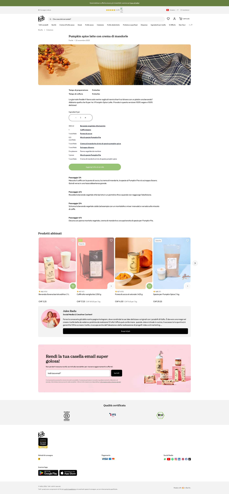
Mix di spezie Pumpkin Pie (90, 137)
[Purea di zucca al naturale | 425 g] (133, 270)
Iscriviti (116, 373)
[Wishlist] (168, 19)
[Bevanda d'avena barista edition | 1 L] (57, 270)
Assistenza (185, 10)
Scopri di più (125, 331)
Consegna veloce (45, 10)
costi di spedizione (70, 489)
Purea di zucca (86, 133)
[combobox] (106, 19)
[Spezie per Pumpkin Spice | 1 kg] (171, 270)
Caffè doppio (85, 130)
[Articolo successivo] (195, 263)
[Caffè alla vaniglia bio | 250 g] (95, 270)
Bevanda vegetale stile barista (92, 126)
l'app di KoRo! (134, 3)
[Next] (192, 25)
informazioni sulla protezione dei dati (110, 382)
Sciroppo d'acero (87, 147)
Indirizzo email (54, 373)
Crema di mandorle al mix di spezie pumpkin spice (100, 144)
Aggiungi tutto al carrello (95, 167)
